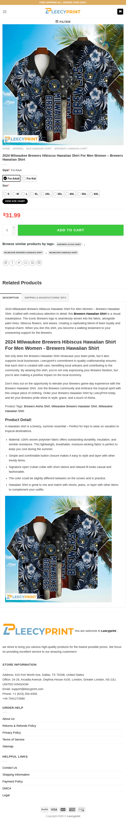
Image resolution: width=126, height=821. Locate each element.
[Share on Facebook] (12, 263)
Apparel (18, 148)
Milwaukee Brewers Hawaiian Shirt (23, 253)
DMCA (6, 788)
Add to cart (70, 230)
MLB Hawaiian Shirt (39, 148)
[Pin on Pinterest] (32, 263)
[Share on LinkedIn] (39, 263)
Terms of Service (13, 739)
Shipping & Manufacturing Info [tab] (45, 297)
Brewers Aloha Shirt (69, 244)
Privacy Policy (11, 732)
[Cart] (120, 12)
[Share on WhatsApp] (6, 263)
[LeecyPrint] (63, 11)
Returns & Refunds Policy (19, 725)
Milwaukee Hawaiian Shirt (63, 253)
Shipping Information (16, 774)
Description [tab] (11, 297)
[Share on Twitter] (19, 263)
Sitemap (7, 746)
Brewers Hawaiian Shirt (70, 148)
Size (5, 185)
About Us (8, 719)
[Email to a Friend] (26, 263)
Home (6, 148)
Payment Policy (12, 781)
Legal (6, 795)
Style (6, 170)
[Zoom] (7, 140)
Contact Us (9, 767)
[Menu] (4, 11)
